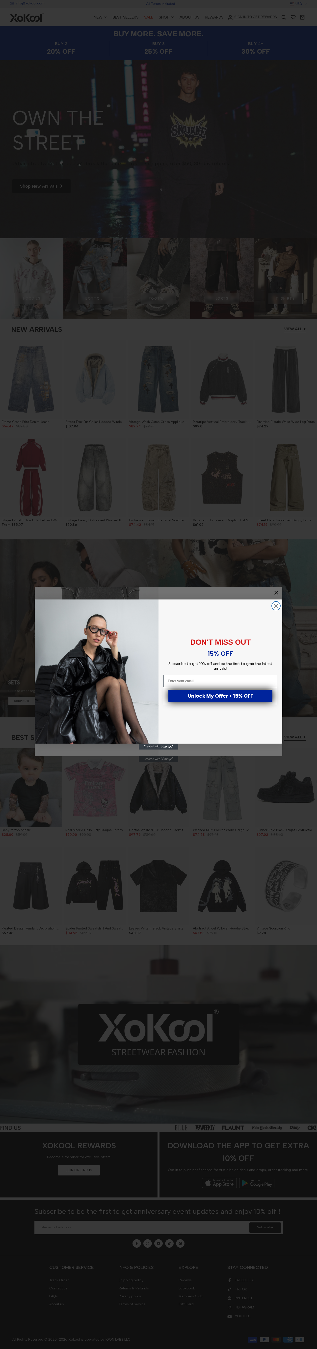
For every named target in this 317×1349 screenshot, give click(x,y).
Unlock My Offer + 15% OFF (220, 695)
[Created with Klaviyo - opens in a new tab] (158, 747)
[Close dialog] (276, 605)
